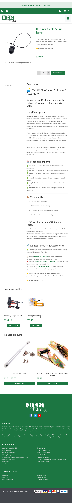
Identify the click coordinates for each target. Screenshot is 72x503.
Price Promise (41, 477)
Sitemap (16, 491)
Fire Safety (5, 475)
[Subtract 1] (38, 73)
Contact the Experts (43, 479)
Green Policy (6, 477)
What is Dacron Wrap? (44, 450)
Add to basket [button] (13, 325)
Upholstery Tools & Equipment (44, 261)
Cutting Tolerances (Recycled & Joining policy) (51, 459)
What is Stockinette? (43, 452)
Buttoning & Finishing (43, 266)
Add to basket (58, 73)
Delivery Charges (7, 455)
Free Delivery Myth (43, 461)
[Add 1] (49, 73)
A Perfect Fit (41, 455)
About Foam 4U (6, 450)
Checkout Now (41, 448)
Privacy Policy (23, 491)
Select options (19, 383)
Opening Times (41, 475)
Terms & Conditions (43, 457)
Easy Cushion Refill (7, 479)
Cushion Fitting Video (8, 459)
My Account (5, 461)
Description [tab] (8, 85)
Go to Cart (5, 464)
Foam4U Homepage (41, 256)
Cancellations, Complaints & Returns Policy (15, 457)
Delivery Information (8, 452)
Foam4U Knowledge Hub (9, 448)
